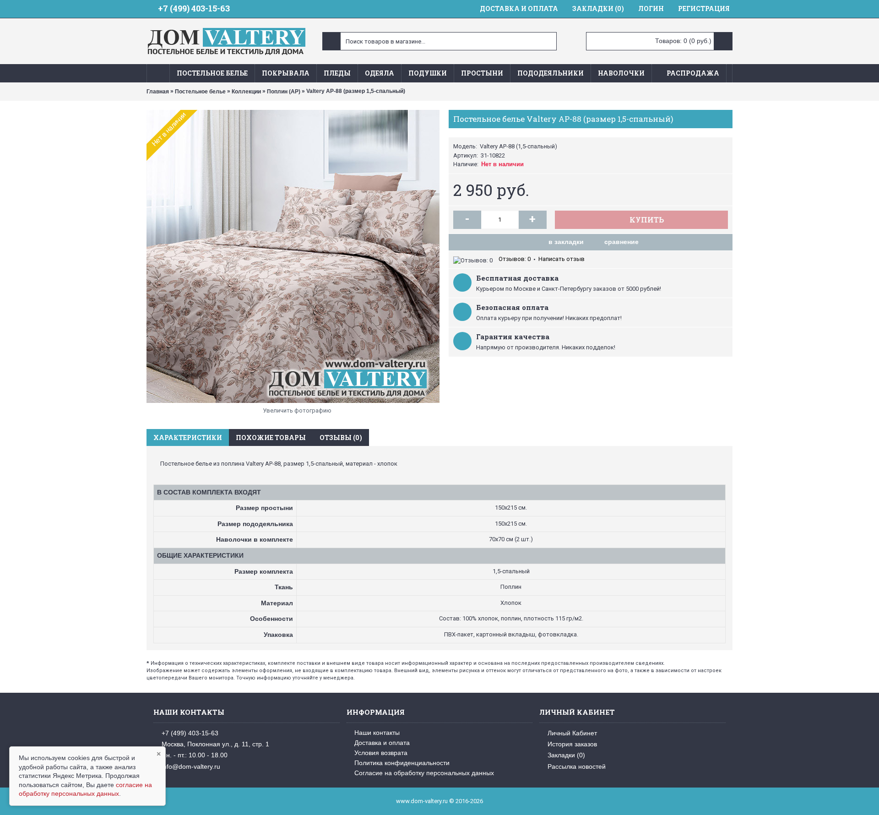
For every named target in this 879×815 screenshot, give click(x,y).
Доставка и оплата (382, 742)
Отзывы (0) (341, 437)
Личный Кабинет (572, 732)
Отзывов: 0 (515, 258)
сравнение (621, 241)
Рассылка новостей (577, 766)
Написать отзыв (561, 258)
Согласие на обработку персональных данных (424, 773)
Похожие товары (271, 437)
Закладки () (566, 755)
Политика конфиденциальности (402, 762)
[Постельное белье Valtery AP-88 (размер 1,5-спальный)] (293, 256)
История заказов (572, 744)
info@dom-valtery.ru (191, 766)
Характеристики (187, 437)
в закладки (566, 241)
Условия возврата (380, 752)
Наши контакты (377, 732)
